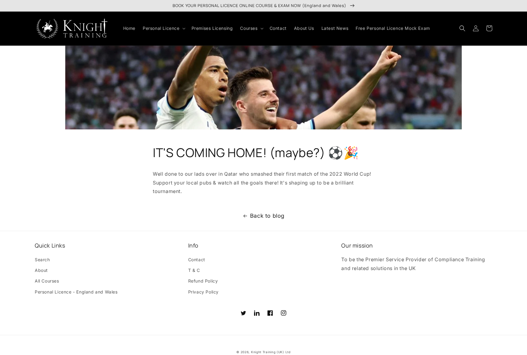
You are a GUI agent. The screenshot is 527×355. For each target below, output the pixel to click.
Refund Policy (203, 280)
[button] (163, 28)
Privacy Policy (203, 291)
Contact (196, 259)
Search (42, 259)
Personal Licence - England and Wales (76, 291)
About (41, 270)
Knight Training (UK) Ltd (271, 352)
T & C (194, 270)
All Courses (47, 280)
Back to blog (267, 216)
